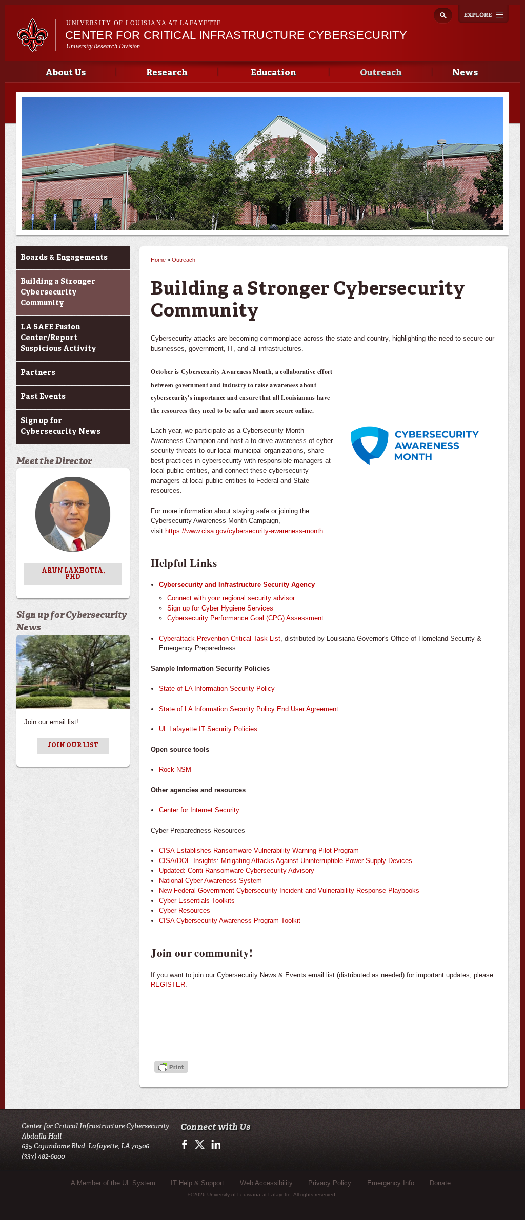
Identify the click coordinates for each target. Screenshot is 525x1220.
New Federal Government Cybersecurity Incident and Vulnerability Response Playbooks (289, 890)
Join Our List (73, 746)
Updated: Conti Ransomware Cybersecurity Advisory (236, 870)
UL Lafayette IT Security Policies (208, 729)
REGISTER (168, 984)
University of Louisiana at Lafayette (143, 23)
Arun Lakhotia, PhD (73, 574)
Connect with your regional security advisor (231, 598)
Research (166, 73)
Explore (483, 14)
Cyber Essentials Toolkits (197, 901)
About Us (65, 73)
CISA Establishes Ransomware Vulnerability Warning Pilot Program (259, 850)
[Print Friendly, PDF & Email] (171, 1068)
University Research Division (103, 46)
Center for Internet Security (199, 810)
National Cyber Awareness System (210, 881)
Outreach (380, 73)
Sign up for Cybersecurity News (60, 426)
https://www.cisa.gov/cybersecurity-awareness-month (244, 531)
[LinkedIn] (214, 1147)
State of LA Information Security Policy (217, 688)
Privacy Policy (329, 1183)
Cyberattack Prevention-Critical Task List (219, 638)
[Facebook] (186, 1147)
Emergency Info (390, 1183)
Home (158, 260)
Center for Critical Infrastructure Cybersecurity (236, 35)
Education (273, 73)
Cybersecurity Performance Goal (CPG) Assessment (245, 618)
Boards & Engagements (64, 257)
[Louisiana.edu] (36, 47)
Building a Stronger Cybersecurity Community (58, 292)
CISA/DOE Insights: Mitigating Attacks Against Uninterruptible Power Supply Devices (285, 861)
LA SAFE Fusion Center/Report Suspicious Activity (58, 338)
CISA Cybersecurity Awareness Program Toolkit (229, 920)
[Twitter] (200, 1147)
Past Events (43, 397)
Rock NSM (175, 769)
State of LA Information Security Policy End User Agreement (248, 709)
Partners (38, 372)
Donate (440, 1183)
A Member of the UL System (113, 1183)
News (465, 73)
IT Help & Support (197, 1183)
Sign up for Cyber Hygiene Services (220, 608)
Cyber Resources (184, 910)
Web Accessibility (266, 1183)
